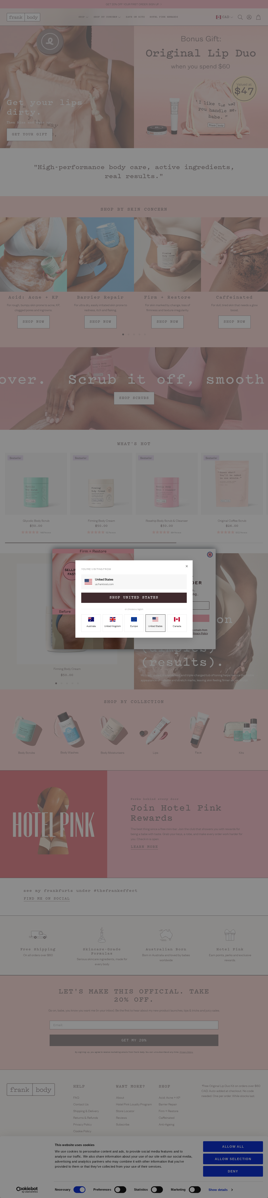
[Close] (186, 566)
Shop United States (134, 597)
